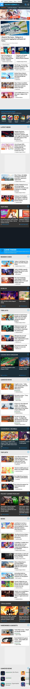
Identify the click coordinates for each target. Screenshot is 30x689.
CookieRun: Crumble (9, 429)
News (15, 1)
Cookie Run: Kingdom (12, 7)
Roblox (10, 1)
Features (4, 207)
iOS (2, 1)
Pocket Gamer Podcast (10, 494)
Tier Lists (4, 310)
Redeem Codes (21, 1)
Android (6, 1)
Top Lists (4, 452)
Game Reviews (6, 380)
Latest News (6, 127)
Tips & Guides (6, 603)
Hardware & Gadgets (9, 625)
